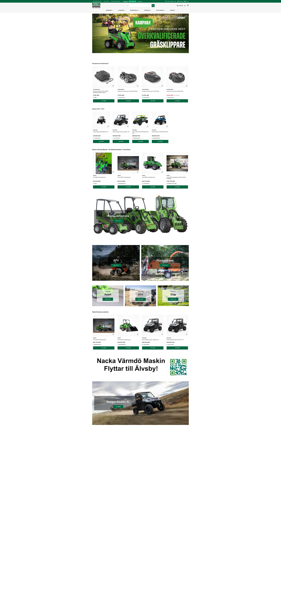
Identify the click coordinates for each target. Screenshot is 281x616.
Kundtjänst (181, 5)
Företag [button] (187, 1)
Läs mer (103, 101)
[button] (188, 6)
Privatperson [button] (181, 1)
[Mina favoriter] (185, 6)
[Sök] (153, 5)
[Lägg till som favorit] (113, 85)
